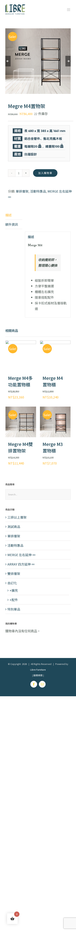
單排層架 (22, 191)
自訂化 (12, 583)
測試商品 (13, 526)
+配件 (14, 599)
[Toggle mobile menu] (69, 10)
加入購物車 (45, 173)
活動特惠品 (38, 191)
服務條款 (38, 675)
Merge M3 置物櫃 (53, 447)
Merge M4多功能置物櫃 (20, 381)
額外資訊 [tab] (11, 224)
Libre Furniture (38, 669)
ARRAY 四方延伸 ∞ (21, 564)
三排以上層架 (17, 517)
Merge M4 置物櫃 (53, 381)
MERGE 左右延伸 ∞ (21, 554)
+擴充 (14, 590)
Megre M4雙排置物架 (20, 447)
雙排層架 (13, 573)
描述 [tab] (8, 215)
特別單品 (13, 609)
